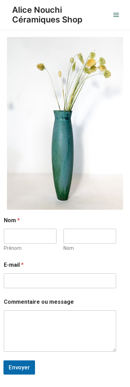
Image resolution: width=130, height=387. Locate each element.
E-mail (14, 265)
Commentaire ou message (39, 302)
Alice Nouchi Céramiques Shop (47, 15)
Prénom (12, 248)
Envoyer (19, 367)
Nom (68, 248)
